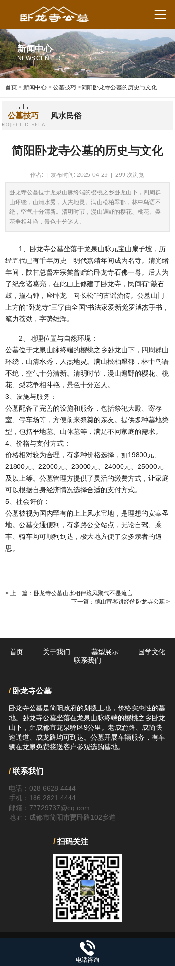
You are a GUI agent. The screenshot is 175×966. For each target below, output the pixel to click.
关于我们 (56, 652)
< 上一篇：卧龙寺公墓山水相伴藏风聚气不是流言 (69, 593)
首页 (11, 87)
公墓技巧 (64, 87)
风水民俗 (66, 115)
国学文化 (151, 652)
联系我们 (87, 660)
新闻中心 (35, 87)
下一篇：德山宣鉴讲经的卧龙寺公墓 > (120, 601)
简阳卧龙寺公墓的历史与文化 (119, 87)
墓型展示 (105, 652)
